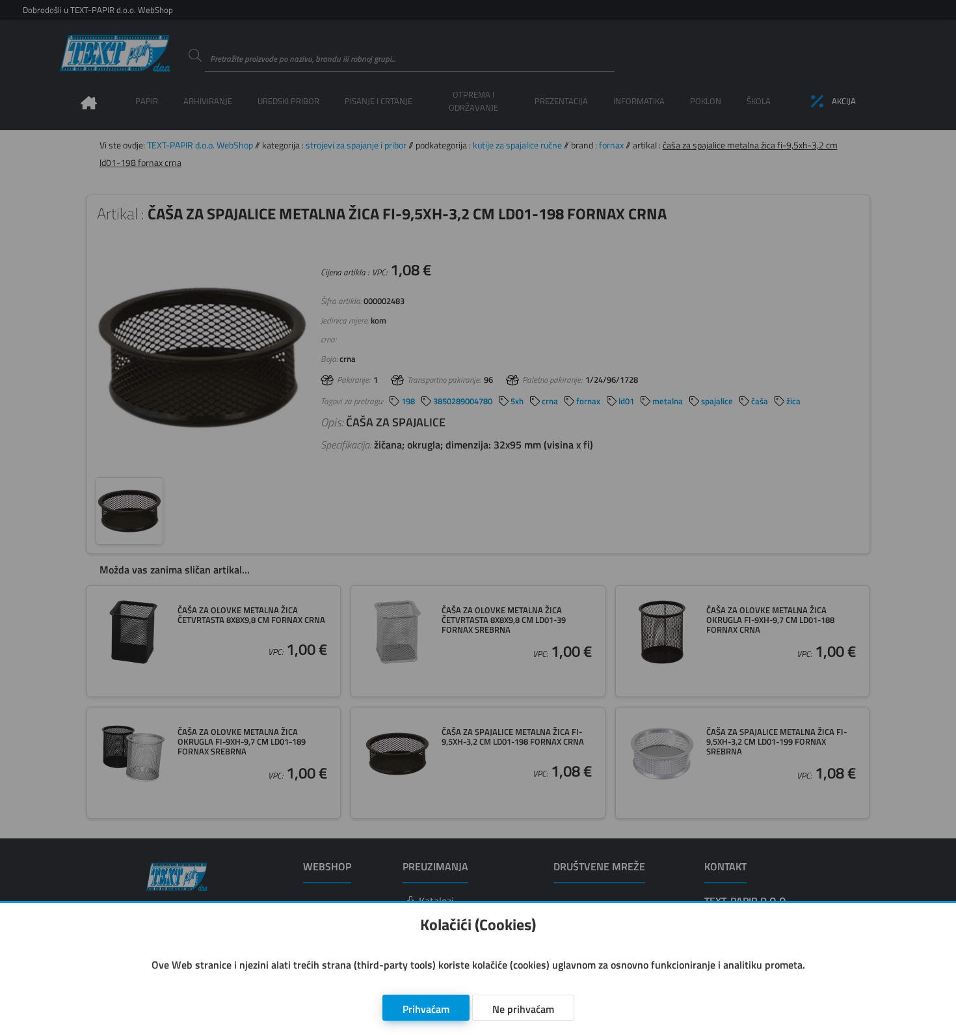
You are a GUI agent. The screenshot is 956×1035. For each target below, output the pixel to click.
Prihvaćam (426, 1009)
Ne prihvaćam (523, 1009)
